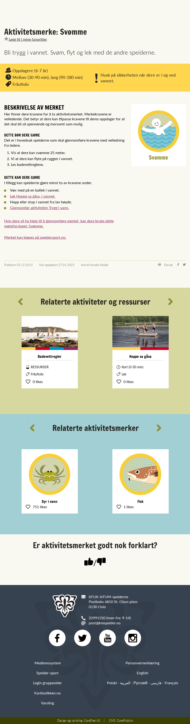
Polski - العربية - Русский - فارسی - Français (142, 682)
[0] (101, 562)
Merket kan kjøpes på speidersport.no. (35, 237)
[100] (88, 562)
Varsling (47, 702)
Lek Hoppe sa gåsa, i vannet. (32, 196)
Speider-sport (47, 672)
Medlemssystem (48, 662)
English (142, 672)
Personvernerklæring (142, 662)
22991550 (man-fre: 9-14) (110, 617)
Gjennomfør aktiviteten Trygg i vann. (39, 207)
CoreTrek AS (92, 720)
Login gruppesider (47, 682)
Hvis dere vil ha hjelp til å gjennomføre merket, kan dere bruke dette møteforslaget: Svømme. (59, 223)
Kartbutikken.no (47, 693)
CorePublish (125, 720)
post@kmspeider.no (104, 622)
